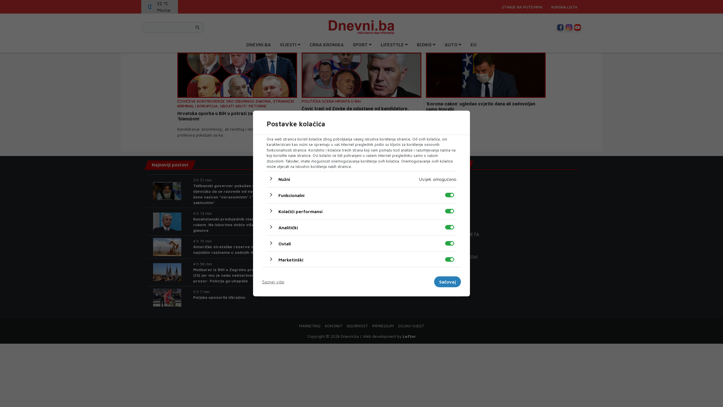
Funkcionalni (291, 195)
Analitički (288, 227)
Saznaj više (273, 281)
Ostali (284, 243)
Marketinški (290, 259)
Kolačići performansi (300, 211)
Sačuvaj (447, 281)
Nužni (284, 178)
